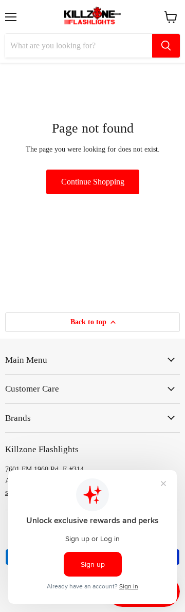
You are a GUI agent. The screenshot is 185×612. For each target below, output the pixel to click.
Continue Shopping (92, 181)
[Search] (166, 46)
